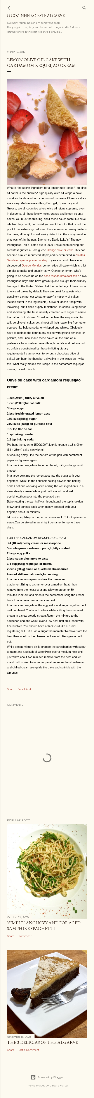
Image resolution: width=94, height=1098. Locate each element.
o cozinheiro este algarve (36, 15)
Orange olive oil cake (60, 250)
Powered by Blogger (50, 1077)
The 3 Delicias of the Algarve (42, 1042)
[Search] (84, 7)
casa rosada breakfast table (61, 276)
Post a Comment (28, 1049)
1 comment (24, 936)
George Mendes (32, 265)
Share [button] (10, 689)
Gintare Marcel (58, 1085)
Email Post (24, 689)
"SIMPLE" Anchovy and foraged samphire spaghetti (43, 925)
